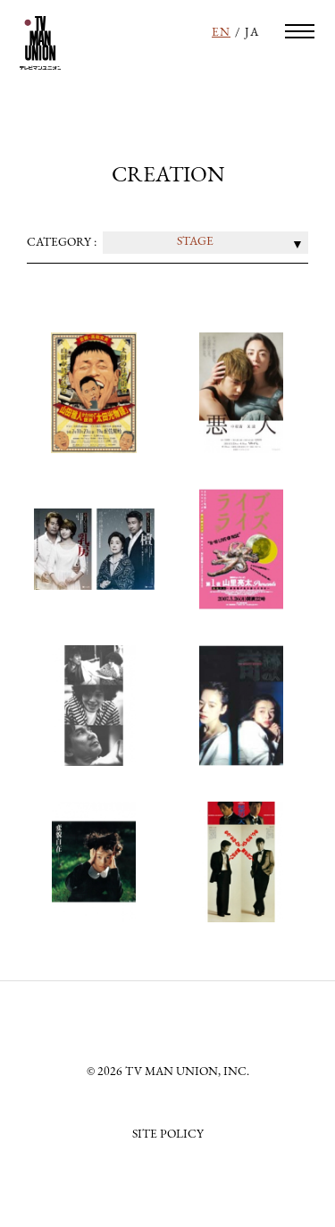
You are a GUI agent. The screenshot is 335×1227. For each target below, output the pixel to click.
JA (252, 32)
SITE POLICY (168, 1134)
